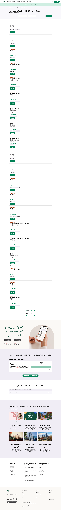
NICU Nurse (17, 7)
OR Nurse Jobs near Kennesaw (29, 466)
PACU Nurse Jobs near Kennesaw (29, 480)
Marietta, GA (12, 466)
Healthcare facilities (38, 494)
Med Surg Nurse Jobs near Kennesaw (30, 468)
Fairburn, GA (12, 475)
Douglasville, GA (12, 474)
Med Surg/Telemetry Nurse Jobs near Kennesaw (30, 471)
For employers (37, 492)
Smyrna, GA (41, 475)
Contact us (50, 497)
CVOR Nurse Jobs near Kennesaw (29, 479)
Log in (52, 1)
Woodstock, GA (12, 468)
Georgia (21, 7)
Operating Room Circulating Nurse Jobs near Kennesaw (30, 476)
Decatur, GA (12, 473)
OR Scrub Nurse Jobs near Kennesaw (30, 477)
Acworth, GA (12, 470)
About (50, 492)
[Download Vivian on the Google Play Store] (17, 340)
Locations (13, 1)
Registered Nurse (12, 7)
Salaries (23, 494)
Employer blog (37, 497)
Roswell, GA (11, 464)
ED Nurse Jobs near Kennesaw (29, 467)
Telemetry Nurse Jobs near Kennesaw (30, 474)
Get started (34, 4)
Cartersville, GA (41, 471)
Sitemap (23, 497)
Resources (23, 1)
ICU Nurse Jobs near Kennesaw (29, 472)
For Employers (18, 1)
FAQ (49, 494)
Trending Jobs (29, 1)
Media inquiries (51, 499)
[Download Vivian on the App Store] (7, 340)
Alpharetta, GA (12, 467)
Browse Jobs (9, 1)
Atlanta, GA (11, 471)
